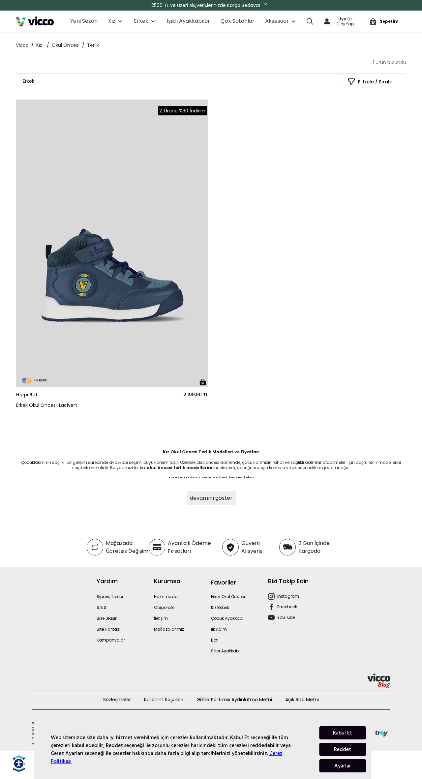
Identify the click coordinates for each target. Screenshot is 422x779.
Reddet (342, 749)
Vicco (22, 45)
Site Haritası (108, 629)
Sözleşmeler (117, 699)
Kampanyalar (111, 640)
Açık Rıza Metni (302, 699)
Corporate (164, 607)
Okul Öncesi (65, 45)
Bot (214, 640)
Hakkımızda (166, 596)
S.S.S (101, 607)
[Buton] (267, 5)
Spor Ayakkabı (225, 651)
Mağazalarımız (169, 629)
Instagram (288, 596)
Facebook (287, 607)
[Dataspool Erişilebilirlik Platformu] (19, 763)
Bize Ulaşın (107, 618)
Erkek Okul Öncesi (228, 596)
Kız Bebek (220, 607)
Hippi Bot (27, 394)
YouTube (286, 617)
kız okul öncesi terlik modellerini (176, 467)
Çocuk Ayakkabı (227, 618)
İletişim (161, 618)
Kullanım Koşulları (163, 699)
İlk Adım (219, 629)
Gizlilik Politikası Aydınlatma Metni (234, 699)
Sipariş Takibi (110, 596)
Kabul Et (342, 733)
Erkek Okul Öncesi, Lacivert (46, 405)
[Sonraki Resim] (200, 243)
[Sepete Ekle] (203, 382)
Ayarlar (342, 766)
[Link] (35, 21)
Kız (39, 45)
